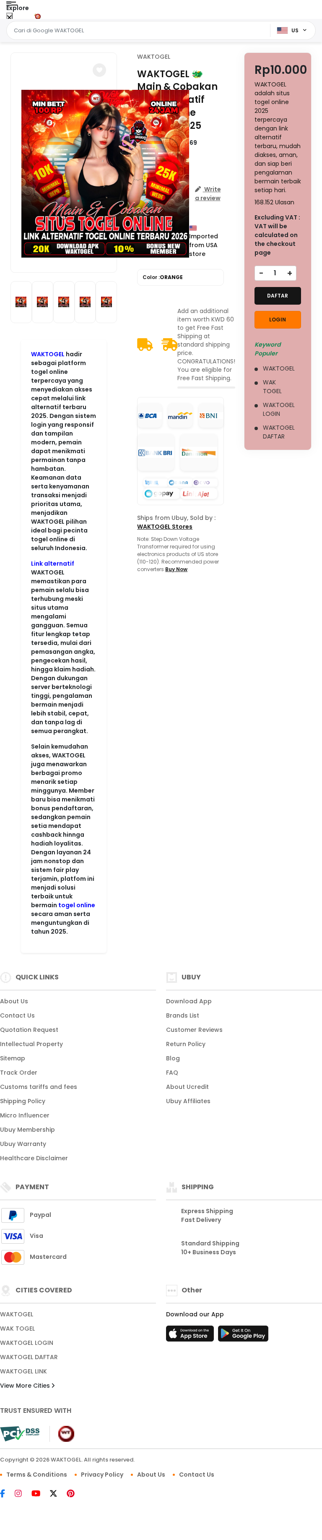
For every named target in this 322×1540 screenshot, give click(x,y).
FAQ (172, 1072)
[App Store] (191, 1336)
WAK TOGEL (17, 1328)
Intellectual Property (31, 1044)
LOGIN (277, 319)
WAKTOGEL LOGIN (26, 1343)
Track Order (18, 1072)
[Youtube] (40, 1494)
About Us (14, 1001)
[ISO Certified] (61, 1433)
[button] (99, 70)
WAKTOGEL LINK (23, 1371)
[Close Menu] (9, 18)
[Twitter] (57, 1494)
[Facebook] (6, 1494)
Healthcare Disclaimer (34, 1158)
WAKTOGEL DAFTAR (29, 1357)
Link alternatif (52, 563)
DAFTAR (277, 295)
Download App (189, 1001)
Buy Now (176, 569)
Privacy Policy (102, 1474)
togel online (76, 905)
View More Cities (26, 1385)
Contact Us (17, 1015)
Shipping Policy (22, 1101)
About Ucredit (187, 1087)
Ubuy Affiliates (188, 1101)
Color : (163, 277)
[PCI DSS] (19, 1433)
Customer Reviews (194, 1030)
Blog (173, 1058)
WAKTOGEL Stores (164, 526)
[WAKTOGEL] (41, 16)
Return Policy (185, 1044)
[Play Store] (243, 1336)
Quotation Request (29, 1030)
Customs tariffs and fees (38, 1087)
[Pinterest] (75, 1494)
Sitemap (12, 1058)
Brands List (182, 1015)
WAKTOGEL (48, 354)
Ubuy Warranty (23, 1144)
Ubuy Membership (27, 1129)
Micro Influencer (24, 1115)
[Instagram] (22, 1494)
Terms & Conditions (36, 1474)
